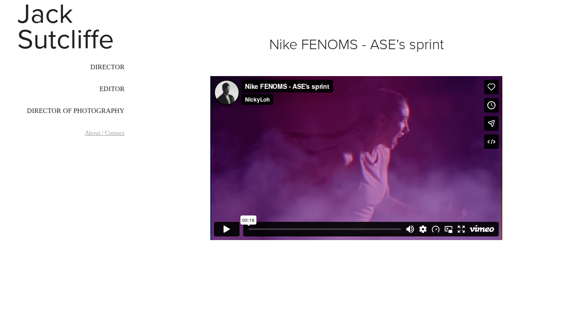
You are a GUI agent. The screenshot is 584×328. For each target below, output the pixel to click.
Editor (112, 88)
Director (107, 67)
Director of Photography (76, 110)
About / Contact (105, 132)
